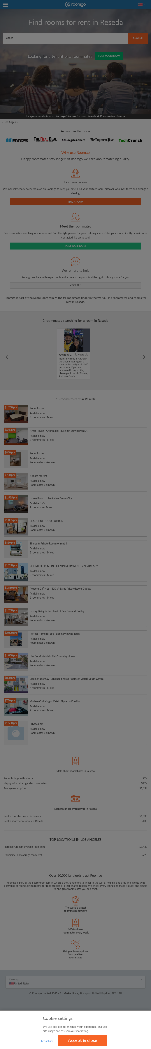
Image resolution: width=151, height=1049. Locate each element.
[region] (75, 1029)
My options (47, 1041)
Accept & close (82, 1040)
